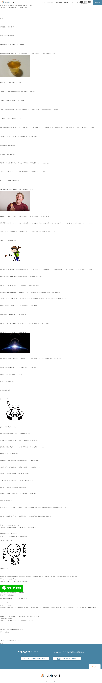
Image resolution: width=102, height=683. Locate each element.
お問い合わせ (97, 2)
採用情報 (66, 2)
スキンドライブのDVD (5, 605)
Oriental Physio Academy (6, 618)
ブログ (72, 2)
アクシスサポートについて (47, 2)
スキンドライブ (4, 603)
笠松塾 (1, 643)
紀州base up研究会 (4, 632)
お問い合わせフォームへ (69, 658)
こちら (9, 578)
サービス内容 (59, 2)
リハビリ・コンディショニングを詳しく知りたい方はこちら (15, 536)
